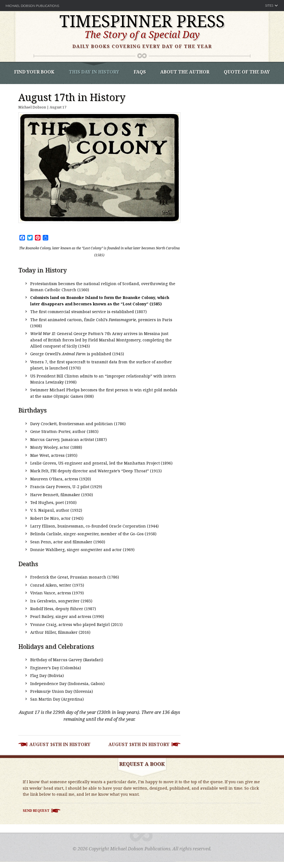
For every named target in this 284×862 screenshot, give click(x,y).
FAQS (140, 72)
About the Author (184, 72)
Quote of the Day (247, 72)
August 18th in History (138, 744)
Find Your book (34, 72)
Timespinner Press (142, 20)
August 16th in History (59, 744)
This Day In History (94, 72)
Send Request (36, 810)
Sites (269, 5)
